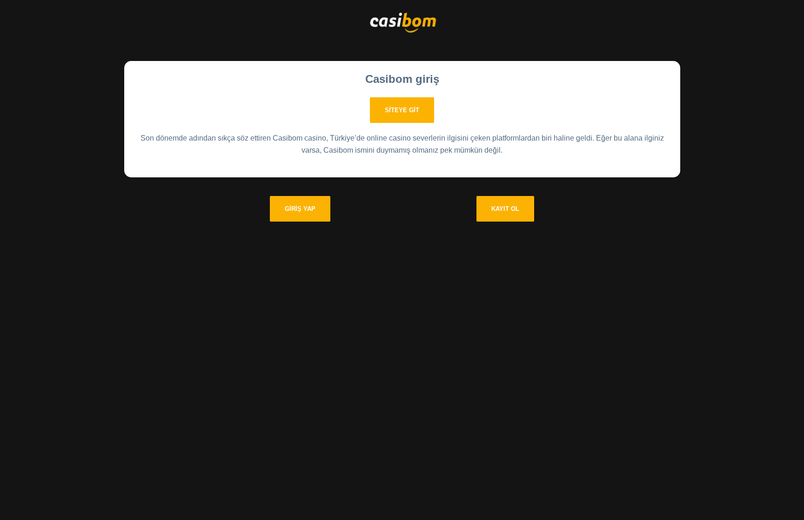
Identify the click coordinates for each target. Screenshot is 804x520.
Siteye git (402, 110)
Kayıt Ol (505, 208)
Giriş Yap (300, 208)
